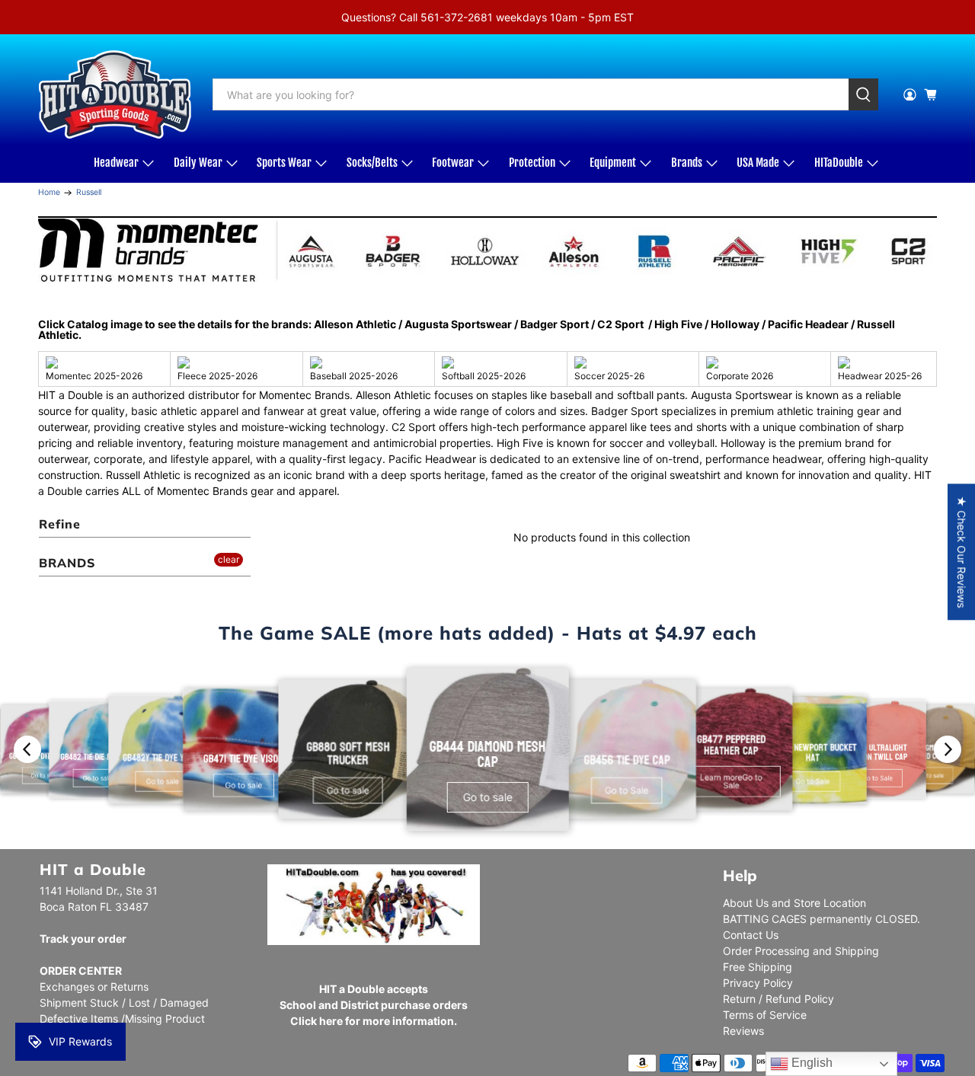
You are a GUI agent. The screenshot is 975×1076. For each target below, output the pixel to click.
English (810, 1062)
